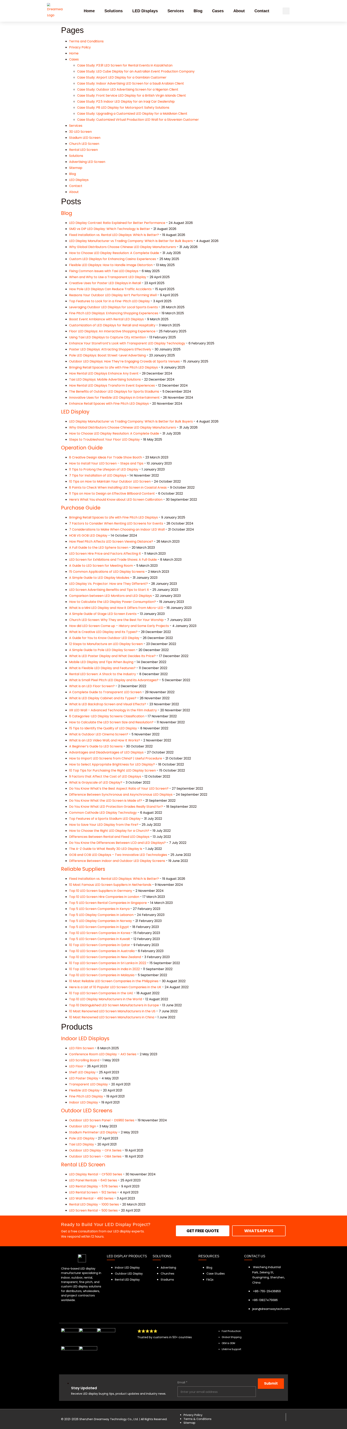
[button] (286, 10)
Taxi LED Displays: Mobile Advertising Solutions (105, 379)
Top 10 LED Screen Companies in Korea (99, 933)
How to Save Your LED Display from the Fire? (103, 824)
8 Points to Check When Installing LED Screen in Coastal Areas (118, 487)
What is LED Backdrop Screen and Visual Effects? (107, 704)
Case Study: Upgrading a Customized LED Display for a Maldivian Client (132, 113)
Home (89, 11)
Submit (271, 1383)
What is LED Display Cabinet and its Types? (102, 698)
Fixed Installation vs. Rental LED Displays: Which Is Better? (114, 235)
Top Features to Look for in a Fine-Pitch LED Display (109, 301)
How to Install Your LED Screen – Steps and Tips (106, 463)
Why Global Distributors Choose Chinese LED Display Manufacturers (122, 247)
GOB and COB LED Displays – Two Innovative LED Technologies (118, 854)
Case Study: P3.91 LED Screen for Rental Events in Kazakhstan (124, 65)
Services (175, 11)
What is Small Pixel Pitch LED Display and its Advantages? (113, 680)
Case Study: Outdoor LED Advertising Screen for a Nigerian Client (127, 89)
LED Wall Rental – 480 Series (91, 1198)
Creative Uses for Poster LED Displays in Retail (105, 283)
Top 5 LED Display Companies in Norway (100, 921)
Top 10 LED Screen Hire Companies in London (104, 896)
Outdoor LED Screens (86, 1110)
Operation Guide (82, 447)
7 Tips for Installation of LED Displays (97, 475)
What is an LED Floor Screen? (92, 686)
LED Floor (76, 1066)
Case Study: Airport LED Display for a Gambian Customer (121, 77)
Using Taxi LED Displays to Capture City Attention (107, 337)
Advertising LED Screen (87, 161)
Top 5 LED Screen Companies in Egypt (99, 927)
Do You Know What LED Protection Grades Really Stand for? (116, 806)
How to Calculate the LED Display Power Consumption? (112, 601)
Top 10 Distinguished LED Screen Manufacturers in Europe (114, 1005)
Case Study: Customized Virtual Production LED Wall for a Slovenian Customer (138, 119)
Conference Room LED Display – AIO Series (102, 1054)
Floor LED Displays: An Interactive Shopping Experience (112, 331)
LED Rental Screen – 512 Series (92, 1192)
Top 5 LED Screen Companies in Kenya (99, 908)
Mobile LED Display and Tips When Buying (101, 662)
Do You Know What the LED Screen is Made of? (105, 800)
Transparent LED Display (88, 1084)
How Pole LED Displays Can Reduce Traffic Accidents (110, 289)
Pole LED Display (82, 1138)
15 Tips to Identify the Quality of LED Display (103, 728)
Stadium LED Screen (84, 137)
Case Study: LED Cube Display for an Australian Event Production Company (136, 71)
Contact (261, 11)
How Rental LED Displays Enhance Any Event (104, 373)
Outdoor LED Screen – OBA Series (95, 1156)
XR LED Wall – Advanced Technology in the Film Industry (113, 710)
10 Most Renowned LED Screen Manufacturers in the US (112, 1011)
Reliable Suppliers (83, 869)
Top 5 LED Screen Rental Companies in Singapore (108, 902)
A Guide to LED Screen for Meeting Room (101, 565)
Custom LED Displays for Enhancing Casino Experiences (112, 259)
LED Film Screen (81, 1048)
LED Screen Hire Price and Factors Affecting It (105, 553)
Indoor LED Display (83, 1102)
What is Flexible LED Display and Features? (102, 668)
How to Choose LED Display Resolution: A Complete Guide (114, 253)
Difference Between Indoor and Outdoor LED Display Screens (117, 860)
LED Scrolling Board (84, 1060)
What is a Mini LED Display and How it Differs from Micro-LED (116, 607)
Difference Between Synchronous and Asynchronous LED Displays (120, 794)
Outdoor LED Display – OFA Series (95, 1150)
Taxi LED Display (81, 1144)
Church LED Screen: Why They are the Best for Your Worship (116, 620)
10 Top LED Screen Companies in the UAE (101, 993)
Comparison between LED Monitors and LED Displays (110, 595)
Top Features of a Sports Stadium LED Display (105, 818)
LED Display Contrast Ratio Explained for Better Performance (117, 222)
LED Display (75, 411)
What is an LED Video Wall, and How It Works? (104, 740)
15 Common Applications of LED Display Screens (107, 571)
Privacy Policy (80, 47)
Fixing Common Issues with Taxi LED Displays (103, 271)
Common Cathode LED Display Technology (103, 812)
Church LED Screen (84, 143)
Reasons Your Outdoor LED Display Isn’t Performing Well (113, 295)
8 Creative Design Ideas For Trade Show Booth (105, 457)
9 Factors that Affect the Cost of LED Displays (105, 776)
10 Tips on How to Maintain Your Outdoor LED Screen (110, 481)
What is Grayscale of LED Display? (95, 782)
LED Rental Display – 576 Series (93, 1186)
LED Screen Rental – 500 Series (93, 1210)
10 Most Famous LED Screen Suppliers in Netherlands (110, 884)
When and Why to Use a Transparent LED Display (107, 277)
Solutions (113, 11)
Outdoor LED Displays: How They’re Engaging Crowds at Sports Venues (124, 361)
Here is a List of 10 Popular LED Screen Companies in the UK (115, 987)
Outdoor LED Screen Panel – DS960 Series (101, 1120)
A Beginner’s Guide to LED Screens (96, 746)
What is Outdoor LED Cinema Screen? (98, 734)
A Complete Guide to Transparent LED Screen (105, 692)
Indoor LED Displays (85, 1038)
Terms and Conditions (86, 41)
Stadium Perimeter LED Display (93, 1132)
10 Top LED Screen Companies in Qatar (99, 945)
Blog (198, 11)
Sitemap (75, 167)
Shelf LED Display (82, 1072)
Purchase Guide (80, 507)
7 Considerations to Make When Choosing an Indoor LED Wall (117, 529)
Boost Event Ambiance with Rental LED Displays (106, 319)
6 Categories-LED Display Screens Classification (106, 716)
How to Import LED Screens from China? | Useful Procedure (115, 758)
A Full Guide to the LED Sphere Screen (98, 547)
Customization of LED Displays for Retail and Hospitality (112, 325)
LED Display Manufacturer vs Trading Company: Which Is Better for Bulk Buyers (131, 241)
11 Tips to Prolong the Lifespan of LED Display (103, 469)
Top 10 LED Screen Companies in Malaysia (101, 975)
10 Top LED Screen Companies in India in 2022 (104, 969)
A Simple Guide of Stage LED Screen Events (103, 613)
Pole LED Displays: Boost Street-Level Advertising (107, 355)
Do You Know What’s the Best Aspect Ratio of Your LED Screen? (118, 788)
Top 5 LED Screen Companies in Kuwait (99, 939)
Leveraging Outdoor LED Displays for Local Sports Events (113, 307)
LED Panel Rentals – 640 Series (93, 1180)
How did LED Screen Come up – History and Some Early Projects (119, 626)
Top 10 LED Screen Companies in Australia (102, 951)
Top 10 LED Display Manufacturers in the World (105, 999)
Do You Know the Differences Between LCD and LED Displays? (117, 842)
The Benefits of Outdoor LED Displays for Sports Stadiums (114, 391)
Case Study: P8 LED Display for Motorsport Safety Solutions (123, 107)
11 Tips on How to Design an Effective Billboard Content (112, 493)
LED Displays (145, 11)
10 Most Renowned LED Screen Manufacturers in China (111, 1017)
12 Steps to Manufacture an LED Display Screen (106, 644)
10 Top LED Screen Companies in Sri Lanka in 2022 (107, 963)
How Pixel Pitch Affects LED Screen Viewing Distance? (111, 541)
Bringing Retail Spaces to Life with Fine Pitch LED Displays (113, 367)
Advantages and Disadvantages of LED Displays (106, 752)
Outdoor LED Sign (82, 1126)
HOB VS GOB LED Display (88, 535)
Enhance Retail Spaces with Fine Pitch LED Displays (109, 403)
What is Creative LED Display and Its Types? (103, 632)
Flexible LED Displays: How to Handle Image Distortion (111, 265)
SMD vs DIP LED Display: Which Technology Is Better (109, 229)
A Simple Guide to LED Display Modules (99, 577)
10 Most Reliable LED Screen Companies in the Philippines (113, 981)
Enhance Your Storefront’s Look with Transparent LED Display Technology (127, 343)
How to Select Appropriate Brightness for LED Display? (112, 764)
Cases (218, 11)
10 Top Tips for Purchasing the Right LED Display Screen (112, 770)
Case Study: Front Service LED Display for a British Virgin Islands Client (131, 95)
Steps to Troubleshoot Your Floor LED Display (104, 439)
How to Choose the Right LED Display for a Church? (109, 830)
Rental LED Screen (83, 149)
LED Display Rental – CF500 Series (95, 1174)
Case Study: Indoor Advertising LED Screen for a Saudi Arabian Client (130, 83)
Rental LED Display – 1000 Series (94, 1204)
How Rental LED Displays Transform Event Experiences (112, 385)
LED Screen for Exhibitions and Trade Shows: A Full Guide (113, 559)
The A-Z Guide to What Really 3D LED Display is (105, 848)
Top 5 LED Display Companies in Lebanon (101, 915)
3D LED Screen (80, 131)
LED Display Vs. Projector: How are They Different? (108, 583)
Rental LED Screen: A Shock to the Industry (102, 674)
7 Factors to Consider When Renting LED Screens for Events (116, 523)
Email (182, 1382)
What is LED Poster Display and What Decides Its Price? (112, 656)
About (239, 11)
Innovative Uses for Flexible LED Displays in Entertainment (114, 397)
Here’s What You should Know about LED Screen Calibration (115, 499)
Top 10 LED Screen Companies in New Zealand (105, 957)
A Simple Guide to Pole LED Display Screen (102, 650)
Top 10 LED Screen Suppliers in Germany (100, 890)
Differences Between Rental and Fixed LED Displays (109, 836)
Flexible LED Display (84, 1090)
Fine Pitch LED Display (86, 1096)
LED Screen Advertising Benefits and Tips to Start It (109, 589)
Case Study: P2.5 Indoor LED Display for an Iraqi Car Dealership (126, 101)
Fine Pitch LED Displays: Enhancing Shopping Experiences (113, 313)
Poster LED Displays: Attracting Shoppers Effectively (110, 349)
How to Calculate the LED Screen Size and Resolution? (111, 722)
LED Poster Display (83, 1078)
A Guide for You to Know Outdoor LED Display (104, 638)
